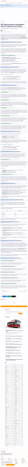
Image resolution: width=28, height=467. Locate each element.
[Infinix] (18, 412)
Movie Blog (16, 460)
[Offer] (18, 432)
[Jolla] (9, 418)
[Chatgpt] (18, 384)
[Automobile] (9, 371)
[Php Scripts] (18, 440)
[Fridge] (9, 400)
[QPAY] (18, 445)
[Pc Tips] (9, 440)
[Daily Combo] (18, 387)
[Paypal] (18, 438)
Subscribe (20, 313)
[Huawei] (9, 410)
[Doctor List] (10, 343)
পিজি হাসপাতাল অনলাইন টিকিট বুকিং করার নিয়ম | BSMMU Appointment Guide (14, 344)
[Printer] (18, 443)
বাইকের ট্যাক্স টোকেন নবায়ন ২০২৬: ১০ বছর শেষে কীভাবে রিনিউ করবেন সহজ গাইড (13, 341)
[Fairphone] (9, 399)
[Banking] (9, 374)
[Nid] (18, 430)
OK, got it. (10, 464)
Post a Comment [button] (14, 306)
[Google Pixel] (18, 402)
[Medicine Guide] (18, 423)
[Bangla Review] (9, 372)
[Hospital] (9, 409)
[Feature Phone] (18, 399)
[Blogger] (7, 3)
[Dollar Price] (18, 390)
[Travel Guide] (12, 329)
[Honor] (18, 407)
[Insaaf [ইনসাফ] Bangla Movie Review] (7, 291)
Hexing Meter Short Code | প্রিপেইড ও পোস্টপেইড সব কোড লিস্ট (13, 350)
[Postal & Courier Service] (9, 443)
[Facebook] (18, 397)
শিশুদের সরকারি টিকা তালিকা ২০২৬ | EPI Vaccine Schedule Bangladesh (14, 338)
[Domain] (9, 392)
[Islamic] (9, 415)
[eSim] (9, 397)
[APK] (18, 367)
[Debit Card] (9, 389)
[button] (1, 1)
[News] (2, 294)
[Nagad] (18, 428)
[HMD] (9, 405)
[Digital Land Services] (18, 389)
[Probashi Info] (9, 445)
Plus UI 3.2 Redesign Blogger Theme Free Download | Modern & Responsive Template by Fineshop (14, 360)
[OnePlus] (9, 433)
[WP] (16, 3)
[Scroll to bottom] (26, 463)
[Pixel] (9, 441)
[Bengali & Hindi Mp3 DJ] (11, 3)
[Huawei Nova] (18, 410)
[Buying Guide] (18, 381)
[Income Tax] (9, 412)
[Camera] (18, 382)
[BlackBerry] (18, 377)
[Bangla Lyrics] (18, 371)
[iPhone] (18, 413)
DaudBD (26, 465)
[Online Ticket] (9, 435)
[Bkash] (9, 377)
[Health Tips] (10, 337)
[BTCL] (18, 379)
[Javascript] (9, 417)
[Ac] (9, 364)
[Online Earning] (18, 433)
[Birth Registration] (18, 376)
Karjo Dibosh (2, 460)
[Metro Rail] (18, 425)
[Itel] (18, 415)
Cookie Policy (3, 464)
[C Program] (9, 382)
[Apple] (9, 369)
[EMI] (9, 395)
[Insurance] (9, 413)
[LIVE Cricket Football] (19, 3)
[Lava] (18, 418)
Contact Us (2, 7)
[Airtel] (18, 366)
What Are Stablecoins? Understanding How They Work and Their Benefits (14, 356)
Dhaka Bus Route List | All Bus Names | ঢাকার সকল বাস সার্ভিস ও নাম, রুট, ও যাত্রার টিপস (14, 331)
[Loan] (9, 423)
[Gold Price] (9, 402)
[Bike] (9, 340)
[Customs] (9, 387)
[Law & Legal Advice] (18, 420)
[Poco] (18, 441)
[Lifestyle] (10, 329)
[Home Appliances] (13, 349)
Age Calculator (23, 460)
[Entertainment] (18, 395)
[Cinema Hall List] (9, 385)
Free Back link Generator (16, 463)
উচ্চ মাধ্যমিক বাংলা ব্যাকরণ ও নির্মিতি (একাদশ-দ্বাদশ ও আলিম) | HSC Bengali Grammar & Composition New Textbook (13, 347)
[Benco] (18, 374)
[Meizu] (9, 425)
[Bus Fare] (9, 381)
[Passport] (9, 438)
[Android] (9, 367)
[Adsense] (9, 366)
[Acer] (18, 364)
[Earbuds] (9, 394)
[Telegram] (2, 457)
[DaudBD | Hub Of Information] (4, 1)
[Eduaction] (18, 394)
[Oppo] (18, 435)
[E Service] (11, 340)
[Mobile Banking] (9, 427)
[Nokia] (9, 432)
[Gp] (9, 404)
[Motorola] (18, 427)
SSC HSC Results (10, 460)
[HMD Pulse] (18, 405)
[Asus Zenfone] (18, 369)
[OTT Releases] (9, 436)
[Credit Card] (18, 385)
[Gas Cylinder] (18, 400)
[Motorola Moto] (9, 428)
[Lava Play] (9, 420)
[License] (9, 422)
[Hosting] (18, 409)
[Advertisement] (14, 14)
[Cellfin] (9, 384)
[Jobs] (18, 417)
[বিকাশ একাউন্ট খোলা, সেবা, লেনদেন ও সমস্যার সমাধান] (20, 291)
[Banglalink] (18, 372)
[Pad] (18, 436)
